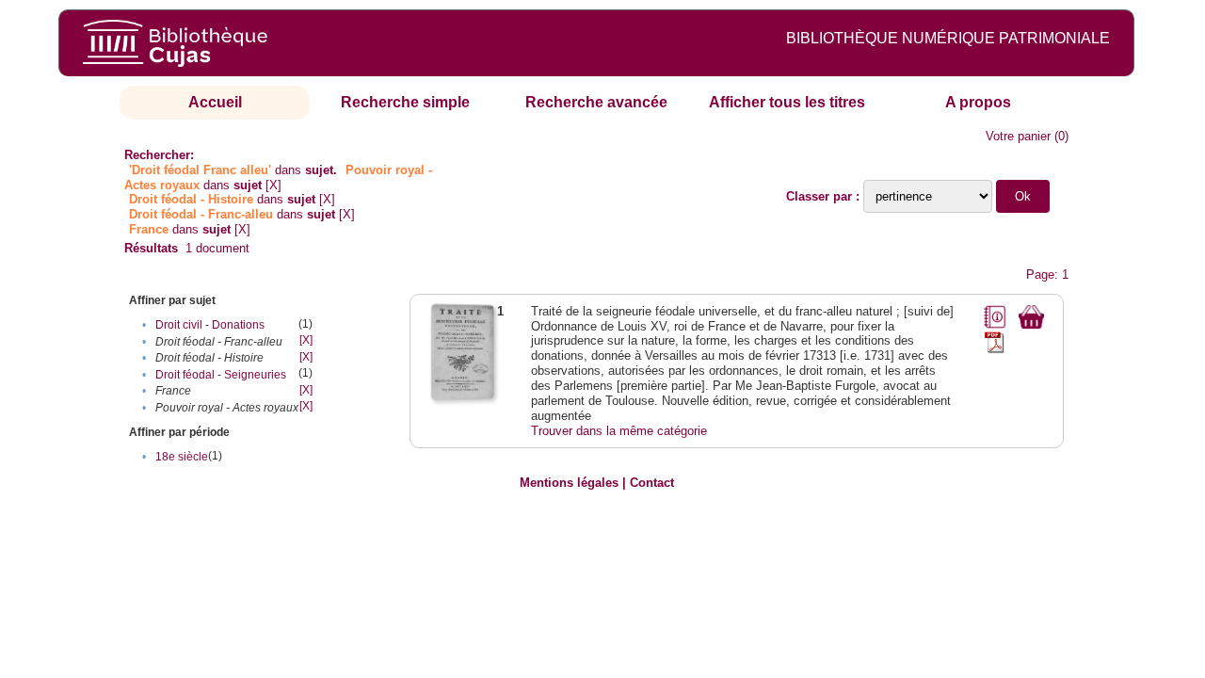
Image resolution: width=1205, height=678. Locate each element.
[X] (273, 185)
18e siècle (181, 456)
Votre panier (1018, 136)
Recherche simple (405, 102)
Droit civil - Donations (210, 324)
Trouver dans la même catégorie (619, 431)
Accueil (215, 102)
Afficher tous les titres (787, 102)
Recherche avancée (596, 102)
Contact (652, 483)
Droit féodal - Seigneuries (220, 374)
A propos (978, 102)
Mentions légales (569, 483)
